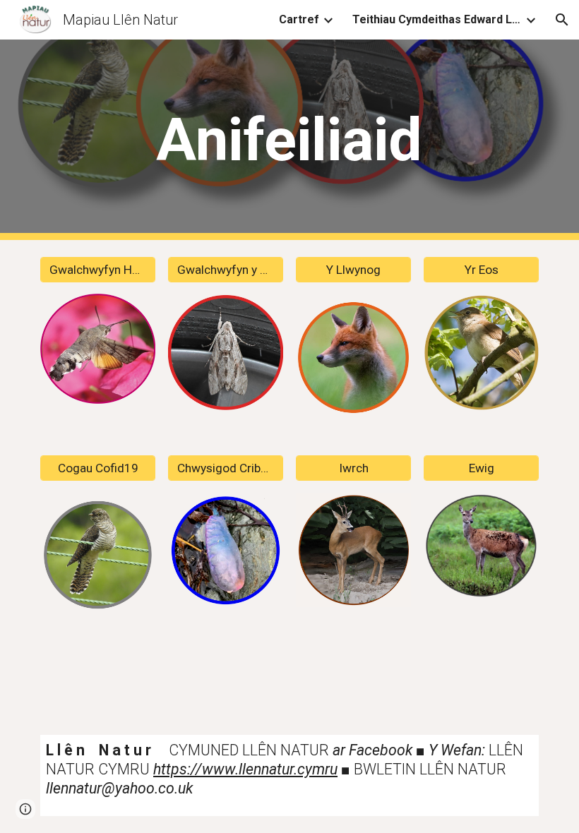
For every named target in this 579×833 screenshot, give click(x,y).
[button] (562, 20)
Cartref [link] (299, 19)
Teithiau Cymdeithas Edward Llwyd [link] (437, 19)
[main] (290, 140)
